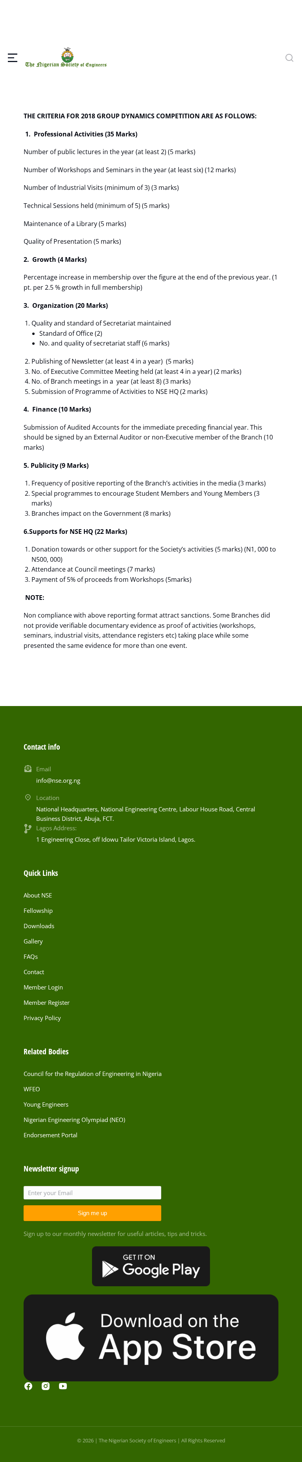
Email (43, 769)
